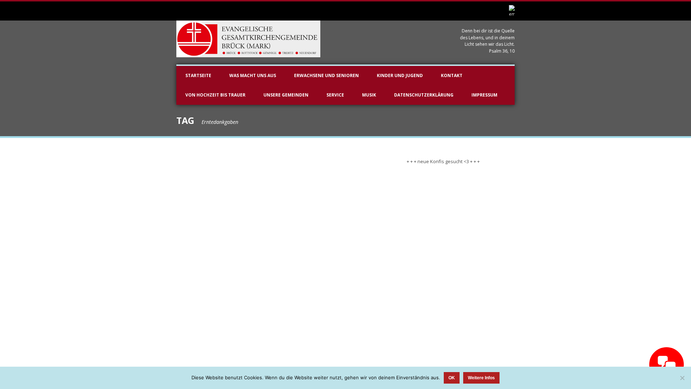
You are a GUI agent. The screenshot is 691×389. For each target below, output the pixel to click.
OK (451, 377)
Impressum (484, 95)
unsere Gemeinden (285, 95)
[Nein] (682, 377)
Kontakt (451, 75)
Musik (369, 95)
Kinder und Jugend (400, 75)
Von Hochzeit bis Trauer (215, 95)
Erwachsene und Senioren (326, 75)
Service (335, 95)
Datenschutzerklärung (423, 95)
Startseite (198, 75)
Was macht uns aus (252, 75)
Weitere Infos (481, 377)
